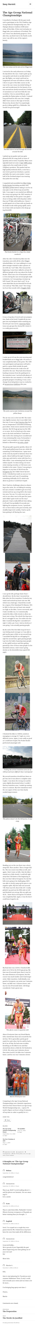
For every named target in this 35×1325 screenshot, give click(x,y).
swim (4, 1155)
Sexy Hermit (9, 4)
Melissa (8, 1170)
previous (10, 384)
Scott (8, 1203)
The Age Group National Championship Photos (9, 1130)
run (27, 1153)
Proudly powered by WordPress (11, 1323)
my (6, 384)
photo (21, 1153)
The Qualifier (21, 1128)
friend (17, 1153)
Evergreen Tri (7, 472)
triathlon (12, 1155)
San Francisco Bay (22, 422)
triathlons (17, 384)
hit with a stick (23, 442)
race (24, 1153)
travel (7, 1155)
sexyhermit (21, 1152)
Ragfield (9, 1221)
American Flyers (24, 324)
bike (14, 1153)
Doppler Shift (25, 288)
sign (29, 1153)
